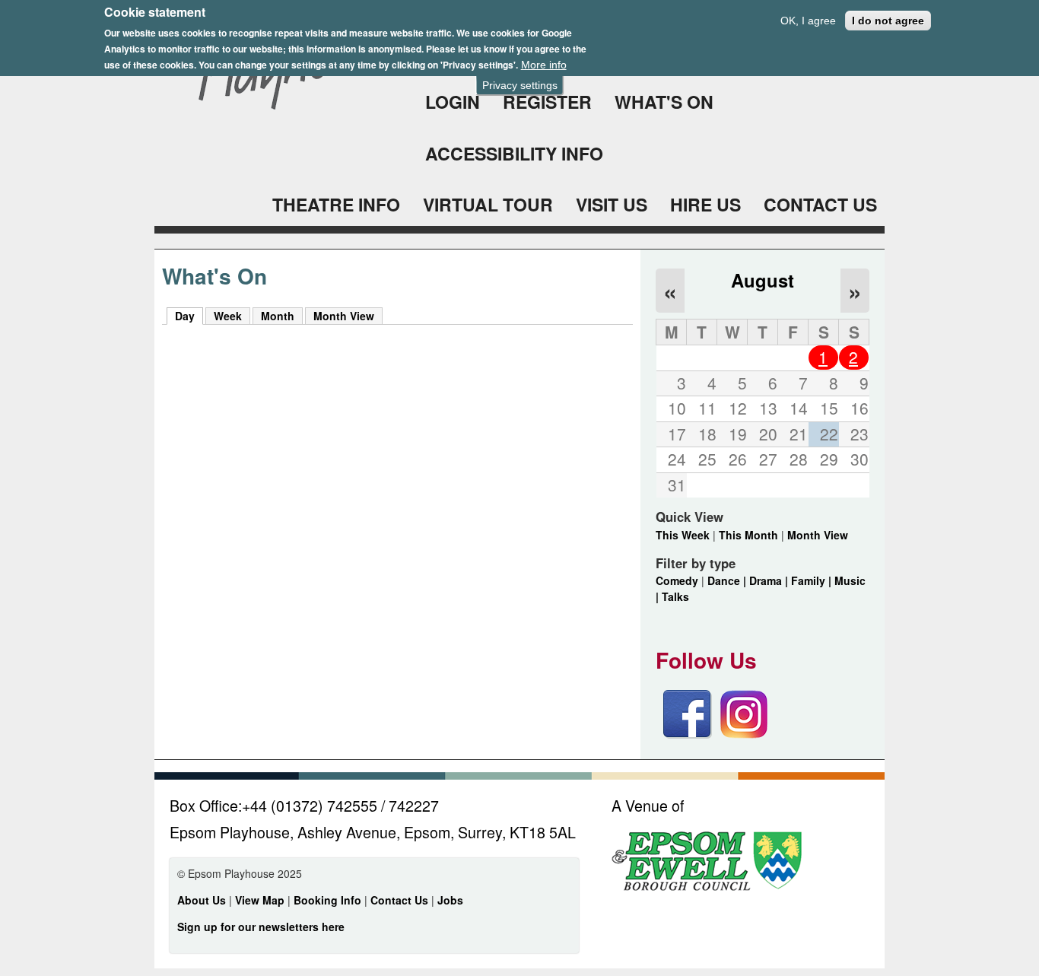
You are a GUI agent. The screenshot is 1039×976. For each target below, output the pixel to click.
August (762, 280)
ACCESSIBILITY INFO (514, 153)
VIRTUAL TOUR (488, 204)
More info (544, 65)
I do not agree (888, 20)
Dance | (728, 580)
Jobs (450, 900)
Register (547, 101)
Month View (343, 315)
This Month (748, 534)
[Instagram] (744, 734)
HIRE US (705, 204)
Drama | (770, 580)
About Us (201, 900)
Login (452, 101)
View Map (261, 900)
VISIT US (611, 204)
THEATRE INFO (336, 204)
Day (189, 315)
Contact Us (400, 900)
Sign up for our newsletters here (261, 926)
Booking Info (327, 900)
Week (228, 315)
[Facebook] (687, 734)
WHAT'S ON (664, 101)
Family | (812, 580)
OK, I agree (808, 20)
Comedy (677, 580)
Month (277, 315)
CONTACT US (820, 204)
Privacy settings (520, 85)
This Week (683, 534)
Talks (675, 596)
